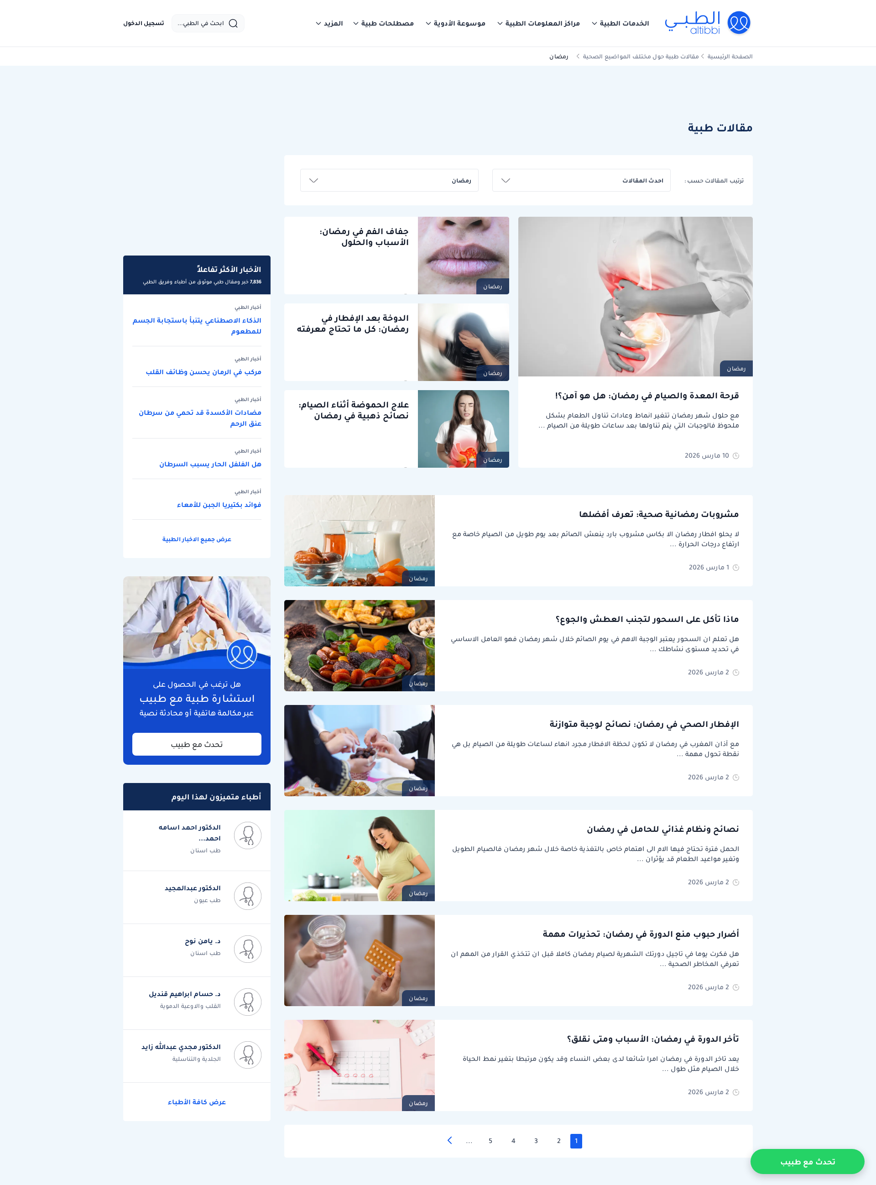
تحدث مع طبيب (197, 744)
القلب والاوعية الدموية (190, 1006)
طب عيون (207, 900)
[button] (620, 23)
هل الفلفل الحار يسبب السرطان (210, 464)
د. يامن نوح (203, 940)
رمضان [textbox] (461, 180)
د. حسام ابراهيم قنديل (185, 993)
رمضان (736, 368)
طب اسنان (205, 850)
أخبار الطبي (248, 307)
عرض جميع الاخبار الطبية (196, 539)
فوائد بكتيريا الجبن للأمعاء (219, 504)
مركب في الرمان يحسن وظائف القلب (203, 371)
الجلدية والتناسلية (196, 1058)
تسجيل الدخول (143, 23)
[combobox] (581, 180)
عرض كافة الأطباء (197, 1101)
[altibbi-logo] (708, 23)
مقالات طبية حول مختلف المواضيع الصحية (641, 56)
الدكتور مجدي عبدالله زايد (181, 1046)
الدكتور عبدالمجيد (193, 887)
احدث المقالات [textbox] (642, 180)
